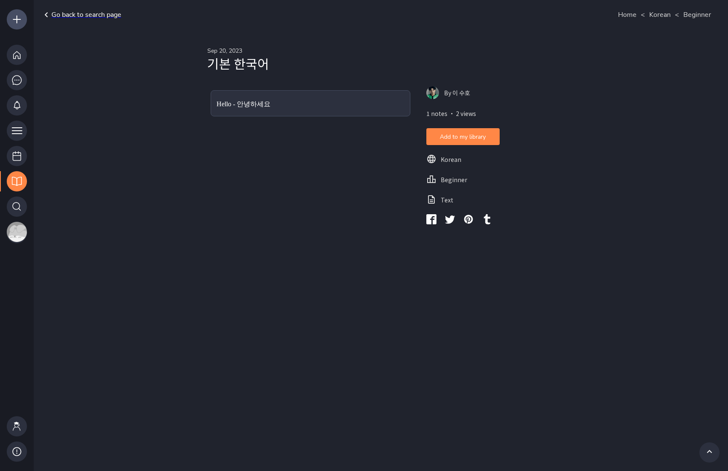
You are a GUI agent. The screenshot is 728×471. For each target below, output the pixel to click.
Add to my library (463, 137)
